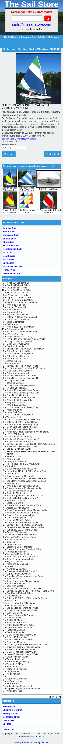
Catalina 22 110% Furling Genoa (22, 422)
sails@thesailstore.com (31, 24)
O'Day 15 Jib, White (15, 380)
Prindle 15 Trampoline (17, 637)
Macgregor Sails (11, 235)
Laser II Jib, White (14, 503)
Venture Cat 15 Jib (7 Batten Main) (22, 439)
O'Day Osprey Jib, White (17, 344)
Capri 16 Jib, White (15, 632)
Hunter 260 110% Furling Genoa (21, 530)
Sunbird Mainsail (14, 618)
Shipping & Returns (12, 710)
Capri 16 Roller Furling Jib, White (22, 608)
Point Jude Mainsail (15, 642)
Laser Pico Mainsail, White (19, 290)
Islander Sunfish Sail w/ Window (26, 189)
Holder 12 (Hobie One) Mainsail (21, 317)
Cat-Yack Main (13, 324)
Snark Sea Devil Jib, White (19, 371)
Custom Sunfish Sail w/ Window (21, 534)
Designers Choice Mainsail (19, 547)
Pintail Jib (11, 600)
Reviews (8, 154)
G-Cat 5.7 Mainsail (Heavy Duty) (21, 652)
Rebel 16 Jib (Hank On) (17, 661)
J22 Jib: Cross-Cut (15, 334)
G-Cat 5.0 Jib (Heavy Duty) (19, 491)
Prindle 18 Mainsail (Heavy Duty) (22, 390)
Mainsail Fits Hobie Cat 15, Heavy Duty (25, 588)
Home (17, 742)
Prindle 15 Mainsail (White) (19, 429)
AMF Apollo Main (14, 681)
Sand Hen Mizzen (14, 586)
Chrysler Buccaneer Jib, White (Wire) (23, 549)
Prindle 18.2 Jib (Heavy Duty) (20, 327)
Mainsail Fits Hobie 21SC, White (21, 375)
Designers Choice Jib (16, 461)
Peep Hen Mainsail (15, 402)
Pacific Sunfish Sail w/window (10, 211)
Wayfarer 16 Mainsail (16, 569)
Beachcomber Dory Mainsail (19, 441)
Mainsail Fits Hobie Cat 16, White (22, 366)
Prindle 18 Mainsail (15, 583)
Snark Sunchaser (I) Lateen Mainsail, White (27, 510)
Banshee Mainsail (15, 383)
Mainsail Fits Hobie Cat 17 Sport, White (25, 525)
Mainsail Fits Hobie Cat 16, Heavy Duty (25, 349)
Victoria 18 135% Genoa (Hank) (21, 331)
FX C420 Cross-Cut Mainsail (20, 605)
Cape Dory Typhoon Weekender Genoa (25, 576)
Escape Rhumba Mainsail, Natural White (25, 339)
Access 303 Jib (13, 361)
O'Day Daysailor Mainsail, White (21, 610)
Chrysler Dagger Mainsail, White (21, 515)
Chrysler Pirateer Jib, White (19, 627)
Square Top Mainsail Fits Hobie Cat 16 (24, 495)
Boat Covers (9, 256)
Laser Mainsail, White (16, 288)
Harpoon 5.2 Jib (14, 312)
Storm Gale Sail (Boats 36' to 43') (22, 556)
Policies (25, 742)
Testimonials (9, 706)
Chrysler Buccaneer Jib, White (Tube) (24, 505)
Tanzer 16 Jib (12, 566)
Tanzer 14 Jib (12, 473)
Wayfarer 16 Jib (13, 417)
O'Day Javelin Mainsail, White (20, 625)
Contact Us (8, 720)
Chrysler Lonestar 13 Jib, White (21, 476)
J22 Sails (7, 252)
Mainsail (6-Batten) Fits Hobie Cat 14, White (27, 644)
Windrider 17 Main (15, 664)
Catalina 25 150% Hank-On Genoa (23, 419)
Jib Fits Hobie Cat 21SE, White (21, 603)
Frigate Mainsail (14, 561)
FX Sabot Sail (12, 683)
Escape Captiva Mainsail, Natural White (25, 527)
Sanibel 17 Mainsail (15, 493)
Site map (45, 742)
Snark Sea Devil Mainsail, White (21, 446)
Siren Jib (10, 542)
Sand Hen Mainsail (15, 500)
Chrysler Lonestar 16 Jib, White (21, 615)
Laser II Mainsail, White (17, 657)
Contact (35, 742)
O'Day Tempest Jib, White (18, 351)
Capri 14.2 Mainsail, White (18, 449)
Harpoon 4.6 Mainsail (16, 669)
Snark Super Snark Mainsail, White (23, 581)
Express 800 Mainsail (16, 532)
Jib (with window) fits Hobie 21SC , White (25, 368)
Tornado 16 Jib (13, 544)
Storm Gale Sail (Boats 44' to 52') (22, 427)
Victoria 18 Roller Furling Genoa (21, 537)
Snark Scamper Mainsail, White (21, 559)
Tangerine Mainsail (15, 630)
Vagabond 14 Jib (14, 410)
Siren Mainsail (13, 666)
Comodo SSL (9, 729)
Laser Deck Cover (15, 412)
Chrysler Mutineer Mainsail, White (22, 522)
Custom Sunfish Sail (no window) (22, 498)
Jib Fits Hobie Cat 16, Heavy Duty (22, 407)
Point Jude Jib (13, 459)
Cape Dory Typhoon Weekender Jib (23, 688)
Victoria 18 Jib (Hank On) (18, 283)
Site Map (7, 724)
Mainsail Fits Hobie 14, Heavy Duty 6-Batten (27, 478)
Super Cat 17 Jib (14, 613)
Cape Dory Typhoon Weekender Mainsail (26, 481)
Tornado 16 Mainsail (16, 552)
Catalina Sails (9, 228)
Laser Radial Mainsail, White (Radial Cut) (26, 471)
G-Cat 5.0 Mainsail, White (18, 520)
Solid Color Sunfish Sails (27, 211)
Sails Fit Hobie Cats (12, 266)
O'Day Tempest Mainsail (17, 356)
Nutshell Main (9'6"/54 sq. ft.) (19, 686)
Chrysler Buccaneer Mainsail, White (23, 647)
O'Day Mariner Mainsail (17, 373)
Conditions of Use (11, 717)
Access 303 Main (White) (18, 508)
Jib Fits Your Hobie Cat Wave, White (23, 464)
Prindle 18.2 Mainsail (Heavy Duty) (23, 393)
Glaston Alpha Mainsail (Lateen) (21, 571)
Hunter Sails (9, 231)
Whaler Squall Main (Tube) (19, 336)
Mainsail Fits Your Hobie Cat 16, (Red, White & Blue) (31, 444)
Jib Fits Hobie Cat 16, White (19, 353)
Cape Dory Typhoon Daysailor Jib (22, 378)
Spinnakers (8, 263)
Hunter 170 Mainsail (16, 307)
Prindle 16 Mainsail (15, 305)
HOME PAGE (9, 270)
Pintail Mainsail (13, 674)
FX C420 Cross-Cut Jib (17, 292)
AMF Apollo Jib (13, 456)
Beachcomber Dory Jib (17, 539)
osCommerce (37, 736)
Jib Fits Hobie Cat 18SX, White (21, 397)
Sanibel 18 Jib (13, 483)
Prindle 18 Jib (13, 363)
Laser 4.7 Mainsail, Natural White (22, 654)
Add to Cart (52, 154)
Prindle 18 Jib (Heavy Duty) (19, 400)
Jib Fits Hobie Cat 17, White (19, 300)
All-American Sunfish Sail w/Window (49, 211)
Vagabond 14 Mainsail (17, 314)
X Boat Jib (11, 466)
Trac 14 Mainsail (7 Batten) (19, 436)
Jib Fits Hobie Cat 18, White (19, 415)
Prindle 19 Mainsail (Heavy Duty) (22, 486)
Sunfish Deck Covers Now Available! (19, 139)
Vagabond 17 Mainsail (17, 564)
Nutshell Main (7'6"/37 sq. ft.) (19, 517)
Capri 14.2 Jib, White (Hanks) (20, 297)
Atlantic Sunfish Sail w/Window (9, 189)
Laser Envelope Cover (17, 358)
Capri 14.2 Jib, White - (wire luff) (21, 302)
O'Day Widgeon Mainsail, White (21, 469)
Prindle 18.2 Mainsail (16, 405)
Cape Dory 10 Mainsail (17, 395)
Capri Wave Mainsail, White (19, 593)
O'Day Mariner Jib (14, 329)
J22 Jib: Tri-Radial (15, 434)
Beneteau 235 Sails (12, 249)
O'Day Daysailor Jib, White (19, 341)
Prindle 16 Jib (13, 310)
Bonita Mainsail (13, 578)
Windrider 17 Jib (14, 691)
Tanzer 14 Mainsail (15, 659)
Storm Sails (8, 242)
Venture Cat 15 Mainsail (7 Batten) (22, 513)
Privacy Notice (10, 713)
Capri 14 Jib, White (15, 346)
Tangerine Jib (12, 671)
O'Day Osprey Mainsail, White (20, 385)
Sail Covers (8, 259)
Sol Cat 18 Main (14, 620)
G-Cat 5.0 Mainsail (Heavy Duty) (21, 635)
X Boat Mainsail (13, 596)
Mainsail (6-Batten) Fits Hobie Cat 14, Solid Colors (30, 591)
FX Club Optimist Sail (16, 388)
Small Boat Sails (11, 245)
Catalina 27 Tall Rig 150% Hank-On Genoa (26, 598)
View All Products (11, 273)
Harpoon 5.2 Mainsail (16, 679)
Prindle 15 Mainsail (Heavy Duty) (22, 424)
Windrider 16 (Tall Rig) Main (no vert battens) (27, 432)
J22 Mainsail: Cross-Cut (17, 319)
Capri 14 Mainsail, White (18, 574)
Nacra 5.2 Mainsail (15, 322)
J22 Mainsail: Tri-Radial (17, 295)
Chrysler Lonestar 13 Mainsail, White (23, 488)
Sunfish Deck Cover (48, 189)
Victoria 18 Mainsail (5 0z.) (19, 554)
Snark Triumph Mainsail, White (21, 649)
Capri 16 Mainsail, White (18, 285)
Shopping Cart (10, 278)
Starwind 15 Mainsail (16, 622)
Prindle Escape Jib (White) (19, 639)
